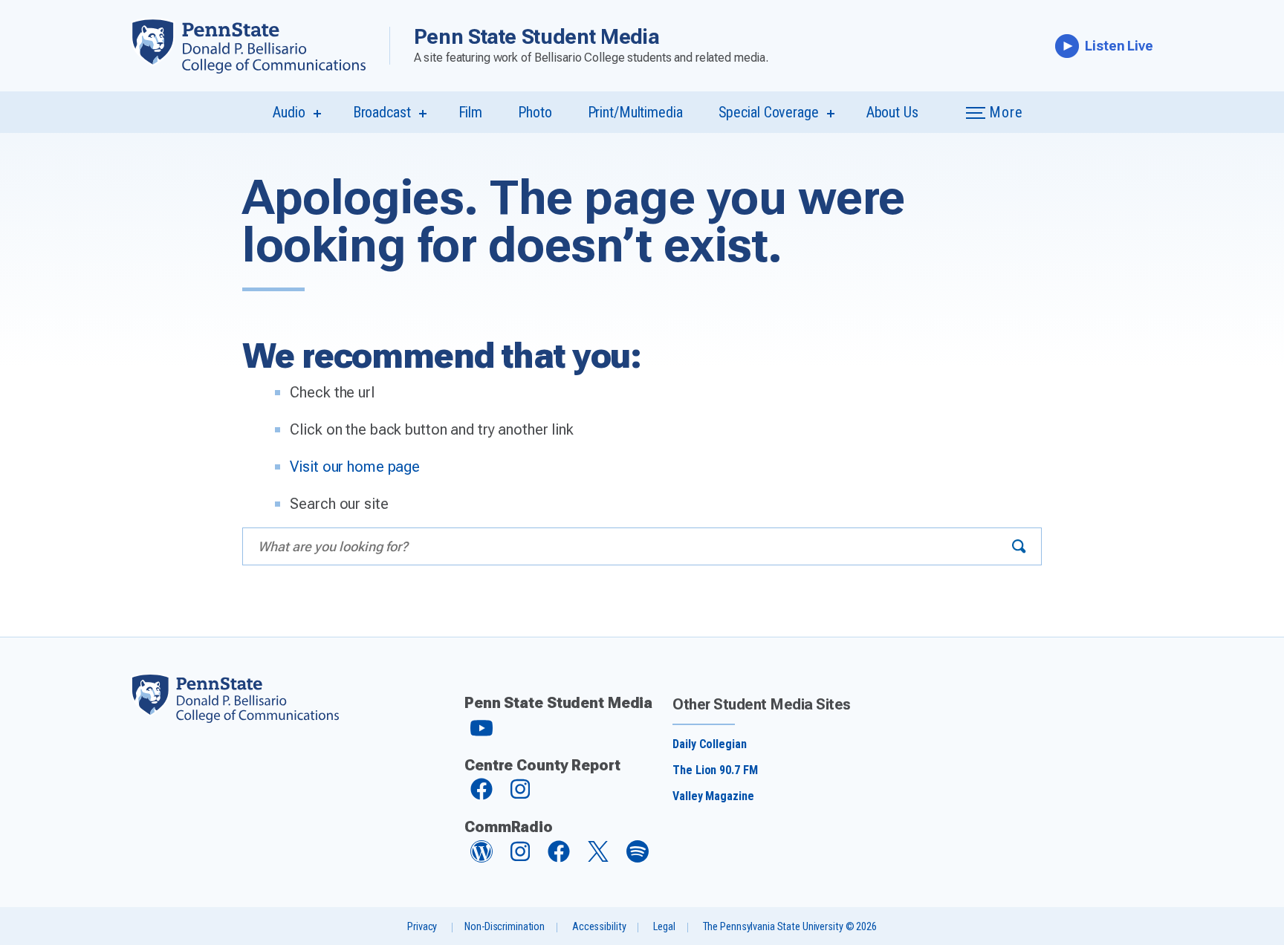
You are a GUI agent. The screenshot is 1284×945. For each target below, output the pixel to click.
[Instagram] (520, 796)
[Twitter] (598, 858)
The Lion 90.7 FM (714, 770)
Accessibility (599, 926)
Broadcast (382, 112)
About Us (892, 112)
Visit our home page (355, 466)
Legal (664, 926)
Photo (534, 112)
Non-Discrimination (504, 926)
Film (470, 112)
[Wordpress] (481, 858)
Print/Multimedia (635, 112)
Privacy (422, 926)
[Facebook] (481, 796)
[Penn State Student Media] (260, 46)
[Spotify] (637, 858)
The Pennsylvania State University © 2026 (790, 926)
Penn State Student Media (537, 37)
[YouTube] (481, 734)
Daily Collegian (709, 744)
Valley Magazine (712, 796)
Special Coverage (769, 112)
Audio (289, 112)
